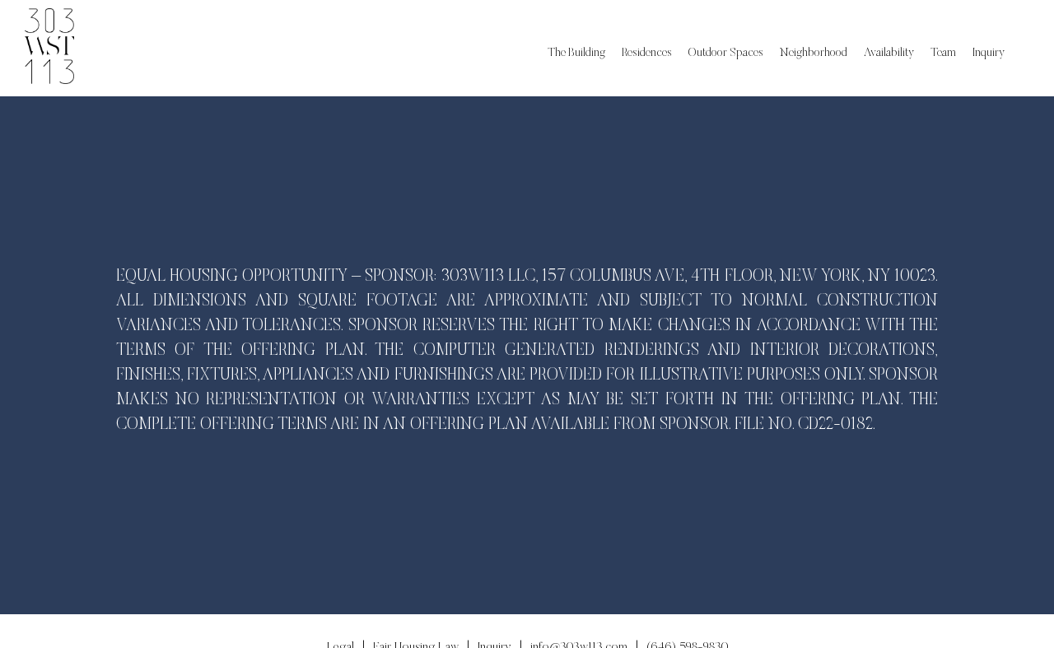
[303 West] (49, 48)
